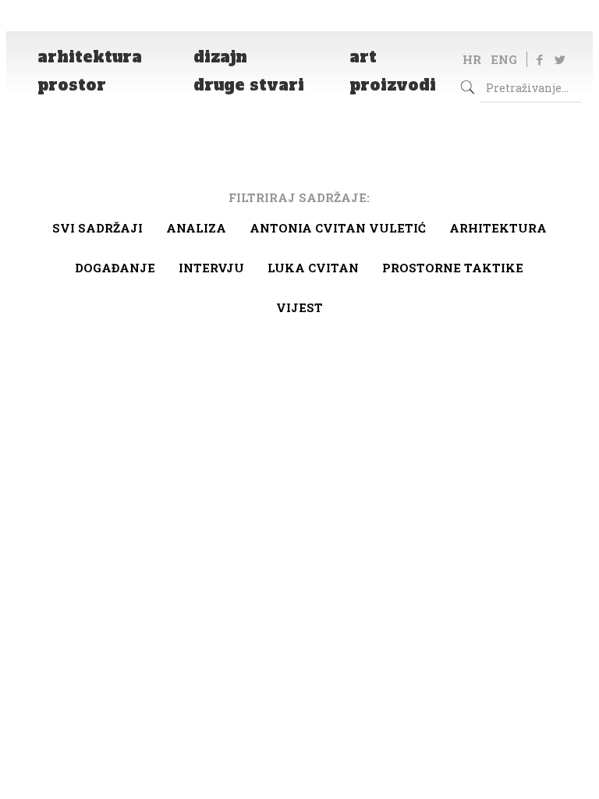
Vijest (299, 307)
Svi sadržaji (97, 228)
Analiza (196, 228)
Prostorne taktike (452, 267)
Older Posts (299, 394)
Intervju (211, 267)
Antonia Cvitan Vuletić (338, 228)
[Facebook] (539, 59)
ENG (504, 59)
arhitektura (498, 228)
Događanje (115, 267)
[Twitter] (559, 59)
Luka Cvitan (313, 267)
